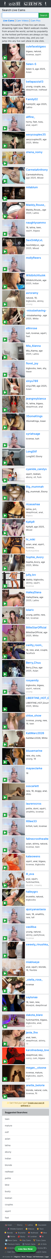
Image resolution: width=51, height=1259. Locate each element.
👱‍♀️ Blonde (8, 1233)
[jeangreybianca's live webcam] (13, 404)
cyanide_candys (36, 469)
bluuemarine (34, 750)
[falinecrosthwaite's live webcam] (13, 844)
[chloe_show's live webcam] (13, 721)
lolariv (30, 610)
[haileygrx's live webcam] (13, 897)
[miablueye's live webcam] (13, 967)
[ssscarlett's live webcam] (13, 791)
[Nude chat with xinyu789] (13, 386)
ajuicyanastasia (36, 909)
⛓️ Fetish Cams (28, 1244)
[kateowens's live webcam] (13, 862)
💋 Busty (21, 1236)
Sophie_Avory (35, 557)
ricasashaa (33, 504)
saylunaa (31, 997)
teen (7, 1119)
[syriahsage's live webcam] (13, 439)
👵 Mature (29, 1229)
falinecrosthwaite (37, 838)
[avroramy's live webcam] (13, 298)
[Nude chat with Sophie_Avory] (13, 562)
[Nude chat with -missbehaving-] (13, 316)
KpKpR (30, 521)
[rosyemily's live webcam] (13, 686)
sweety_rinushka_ (37, 944)
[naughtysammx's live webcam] (13, 228)
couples (9, 1204)
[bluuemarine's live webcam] (13, 756)
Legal (47, 1257)
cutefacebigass (36, 46)
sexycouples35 (36, 134)
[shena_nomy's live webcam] (13, 157)
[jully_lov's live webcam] (13, 580)
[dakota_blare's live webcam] (13, 1020)
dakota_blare (34, 1015)
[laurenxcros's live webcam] (13, 809)
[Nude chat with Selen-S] (13, 69)
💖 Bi (41, 1236)
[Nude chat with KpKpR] (13, 527)
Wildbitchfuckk (35, 275)
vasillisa (31, 926)
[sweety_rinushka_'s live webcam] (13, 950)
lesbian (8, 1198)
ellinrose (31, 328)
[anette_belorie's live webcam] (13, 1091)
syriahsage (33, 433)
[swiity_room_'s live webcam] (13, 650)
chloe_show (33, 715)
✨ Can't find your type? (25, 1104)
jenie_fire (32, 1032)
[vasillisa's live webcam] (13, 932)
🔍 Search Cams (39, 1252)
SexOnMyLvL (34, 240)
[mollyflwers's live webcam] (13, 263)
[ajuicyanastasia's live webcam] (13, 915)
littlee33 (31, 821)
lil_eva (30, 874)
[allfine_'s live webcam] (13, 122)
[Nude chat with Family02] (13, 105)
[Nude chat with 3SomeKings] (13, 421)
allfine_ (30, 117)
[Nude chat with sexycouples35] (13, 140)
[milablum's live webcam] (13, 193)
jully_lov (31, 574)
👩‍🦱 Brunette (20, 1233)
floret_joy (32, 363)
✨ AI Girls (42, 1244)
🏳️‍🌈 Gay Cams (25, 1240)
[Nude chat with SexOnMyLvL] (13, 245)
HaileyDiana (33, 592)
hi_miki (30, 539)
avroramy (32, 293)
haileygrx (32, 891)
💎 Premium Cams (12, 1244)
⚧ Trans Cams (39, 1240)
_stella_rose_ (34, 979)
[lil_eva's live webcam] (13, 879)
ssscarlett (32, 786)
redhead (9, 1171)
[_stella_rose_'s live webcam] (13, 985)
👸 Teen (40, 1229)
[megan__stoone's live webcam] (13, 1073)
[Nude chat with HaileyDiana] (13, 598)
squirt (8, 1211)
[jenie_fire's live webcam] (13, 1038)
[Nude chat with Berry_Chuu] (13, 668)
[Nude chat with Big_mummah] (13, 492)
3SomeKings (34, 416)
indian (8, 1158)
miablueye (32, 962)
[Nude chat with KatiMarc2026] (13, 738)
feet (7, 1217)
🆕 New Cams (11, 1240)
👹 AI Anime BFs (40, 1248)
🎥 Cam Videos (11, 1252)
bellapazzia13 (34, 81)
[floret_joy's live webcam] (13, 369)
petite (8, 1178)
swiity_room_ (34, 645)
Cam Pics (35, 20)
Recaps (29, 1257)
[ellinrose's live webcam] (13, 334)
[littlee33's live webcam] (13, 827)
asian (7, 1138)
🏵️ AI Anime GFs (11, 1248)
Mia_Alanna (33, 345)
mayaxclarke (34, 768)
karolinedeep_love (38, 1050)
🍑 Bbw (44, 1233)
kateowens (33, 856)
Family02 (32, 99)
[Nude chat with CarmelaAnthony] (13, 175)
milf (7, 1132)
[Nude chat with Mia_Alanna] (13, 351)
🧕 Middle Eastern (15, 1229)
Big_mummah (35, 486)
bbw (7, 1184)
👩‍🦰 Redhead (33, 1233)
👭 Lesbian (32, 1236)
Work (23, 1257)
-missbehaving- (36, 310)
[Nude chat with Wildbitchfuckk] (13, 281)
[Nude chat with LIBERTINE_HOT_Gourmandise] (13, 703)
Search (43, 15)
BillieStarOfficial (36, 627)
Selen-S (31, 64)
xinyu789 (32, 381)
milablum (32, 187)
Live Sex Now (25, 1249)
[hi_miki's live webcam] (13, 545)
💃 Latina (29, 1225)
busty (8, 1191)
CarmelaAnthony (37, 169)
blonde (8, 1165)
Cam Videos (22, 20)
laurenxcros (33, 803)
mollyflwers (33, 257)
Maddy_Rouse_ (35, 204)
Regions (17, 1257)
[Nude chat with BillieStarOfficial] (13, 633)
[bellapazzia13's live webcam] (13, 87)
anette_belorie (35, 1085)
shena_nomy (34, 152)
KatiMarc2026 (35, 733)
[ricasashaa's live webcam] (13, 510)
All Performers (38, 1257)
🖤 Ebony (18, 1225)
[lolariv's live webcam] (13, 615)
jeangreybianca (36, 398)
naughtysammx (36, 222)
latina (7, 1145)
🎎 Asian (8, 1225)
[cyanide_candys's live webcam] (13, 474)
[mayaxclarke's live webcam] (13, 774)
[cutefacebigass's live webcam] (13, 52)
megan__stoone (36, 1067)
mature (8, 1125)
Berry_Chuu (33, 662)
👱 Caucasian (40, 1225)
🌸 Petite (11, 1236)
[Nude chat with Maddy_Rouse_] (13, 210)
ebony (8, 1152)
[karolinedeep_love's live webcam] (13, 1055)
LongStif (31, 451)
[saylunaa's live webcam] (13, 1003)
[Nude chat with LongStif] (13, 457)
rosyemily (32, 680)
